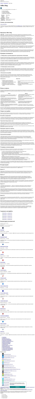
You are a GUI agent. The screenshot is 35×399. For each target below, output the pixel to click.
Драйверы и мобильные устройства (7, 341)
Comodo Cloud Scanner (4, 300)
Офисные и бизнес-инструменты (7, 345)
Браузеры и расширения (6, 338)
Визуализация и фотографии (6, 339)
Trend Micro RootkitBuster (4, 315)
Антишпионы (6, 3)
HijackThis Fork (3, 308)
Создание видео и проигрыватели (7, 349)
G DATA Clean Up (3, 270)
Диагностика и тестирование (6, 340)
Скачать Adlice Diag (3, 24)
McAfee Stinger (2, 262)
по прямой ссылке (19, 25)
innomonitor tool (31, 387)
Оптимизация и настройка (6, 343)
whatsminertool (2, 387)
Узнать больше (12, 384)
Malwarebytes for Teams (4, 246)
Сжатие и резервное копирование (7, 347)
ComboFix (2, 254)
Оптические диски (5, 344)
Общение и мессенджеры (6, 342)
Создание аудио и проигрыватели (7, 348)
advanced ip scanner (8, 387)
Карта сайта (5, 390)
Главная (1, 3)
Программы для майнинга (6, 350)
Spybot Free (2, 331)
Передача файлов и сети (6, 346)
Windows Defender (3, 323)
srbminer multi (27, 387)
